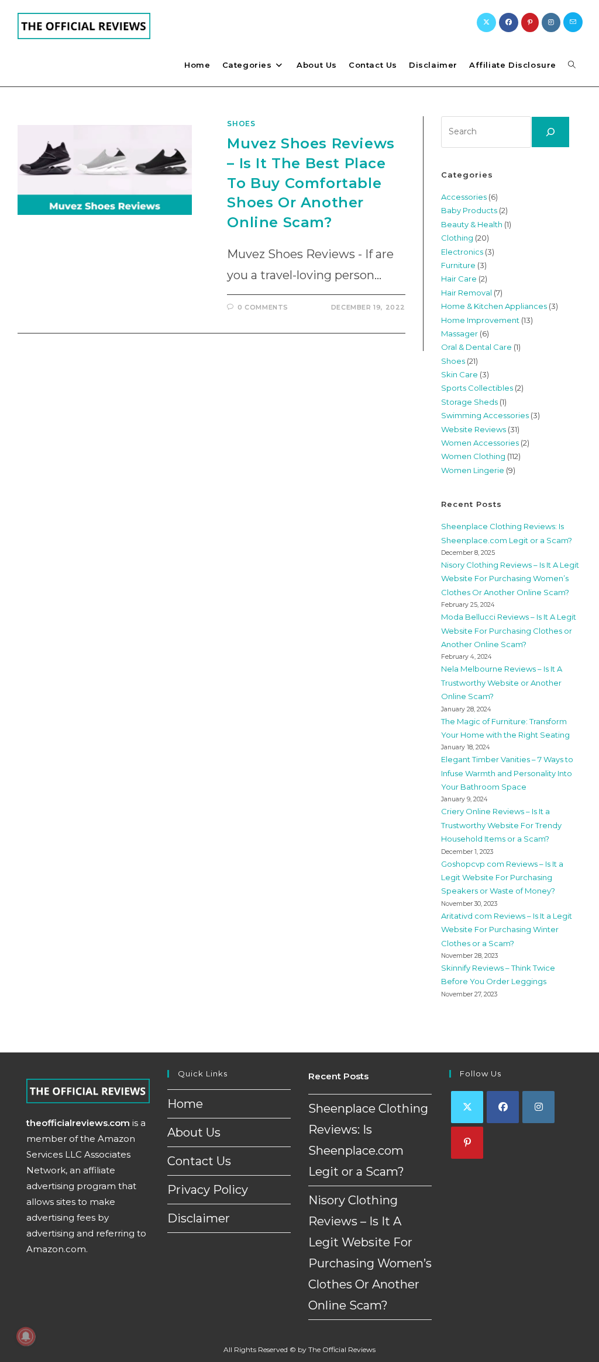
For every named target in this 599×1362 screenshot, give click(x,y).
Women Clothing (473, 456)
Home (185, 1104)
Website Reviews (473, 429)
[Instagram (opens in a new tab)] (551, 22)
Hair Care (459, 278)
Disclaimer (198, 1218)
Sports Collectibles (477, 387)
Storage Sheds (469, 401)
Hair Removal (466, 292)
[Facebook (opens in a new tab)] (508, 22)
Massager (459, 333)
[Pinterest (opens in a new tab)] (530, 22)
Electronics (462, 251)
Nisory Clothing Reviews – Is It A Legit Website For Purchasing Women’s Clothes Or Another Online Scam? (510, 578)
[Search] (550, 132)
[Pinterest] (467, 1143)
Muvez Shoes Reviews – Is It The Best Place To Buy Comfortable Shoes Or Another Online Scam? (310, 182)
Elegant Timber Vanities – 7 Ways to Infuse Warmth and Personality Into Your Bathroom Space (507, 773)
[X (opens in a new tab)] (486, 22)
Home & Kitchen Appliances (494, 306)
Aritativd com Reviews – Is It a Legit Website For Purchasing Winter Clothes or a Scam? (506, 929)
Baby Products (469, 210)
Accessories (464, 196)
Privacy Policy (207, 1190)
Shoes (241, 123)
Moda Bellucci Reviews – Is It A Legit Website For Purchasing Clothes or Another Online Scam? (508, 630)
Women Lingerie (472, 470)
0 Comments (262, 307)
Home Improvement (480, 320)
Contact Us (199, 1161)
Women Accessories (480, 442)
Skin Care (459, 374)
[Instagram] (538, 1107)
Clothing (457, 237)
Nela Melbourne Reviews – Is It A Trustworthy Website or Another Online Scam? (501, 682)
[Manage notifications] (25, 1336)
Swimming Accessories (485, 415)
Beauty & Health (471, 224)
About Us (194, 1132)
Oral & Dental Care (476, 347)
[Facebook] (503, 1107)
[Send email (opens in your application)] (573, 22)
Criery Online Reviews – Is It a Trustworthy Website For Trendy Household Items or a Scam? (501, 825)
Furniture (458, 265)
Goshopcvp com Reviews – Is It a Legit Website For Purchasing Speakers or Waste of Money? (502, 877)
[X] (467, 1107)
